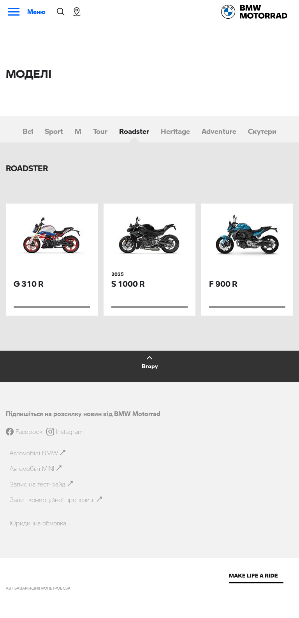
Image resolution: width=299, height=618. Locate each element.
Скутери (262, 131)
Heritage (175, 131)
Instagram (70, 431)
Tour (100, 131)
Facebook (29, 431)
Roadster (134, 131)
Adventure (219, 131)
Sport (54, 131)
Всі (28, 131)
